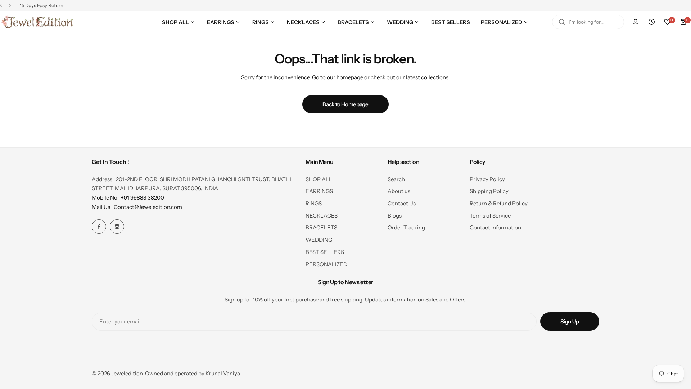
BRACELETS (321, 227)
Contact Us (402, 203)
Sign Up (569, 321)
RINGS (314, 203)
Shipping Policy (489, 191)
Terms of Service (490, 215)
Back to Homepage (345, 104)
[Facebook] (99, 226)
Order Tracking (406, 227)
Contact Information (495, 227)
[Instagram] (117, 226)
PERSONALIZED (326, 264)
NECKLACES (322, 215)
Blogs (395, 215)
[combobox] (588, 22)
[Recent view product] (651, 22)
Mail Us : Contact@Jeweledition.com (137, 207)
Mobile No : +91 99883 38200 (128, 197)
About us (399, 191)
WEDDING (319, 239)
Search (396, 179)
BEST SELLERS (325, 252)
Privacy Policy (487, 179)
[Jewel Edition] (37, 22)
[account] (635, 22)
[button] (1, 5)
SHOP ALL (319, 179)
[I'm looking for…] (562, 22)
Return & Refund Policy (499, 203)
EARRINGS (319, 191)
